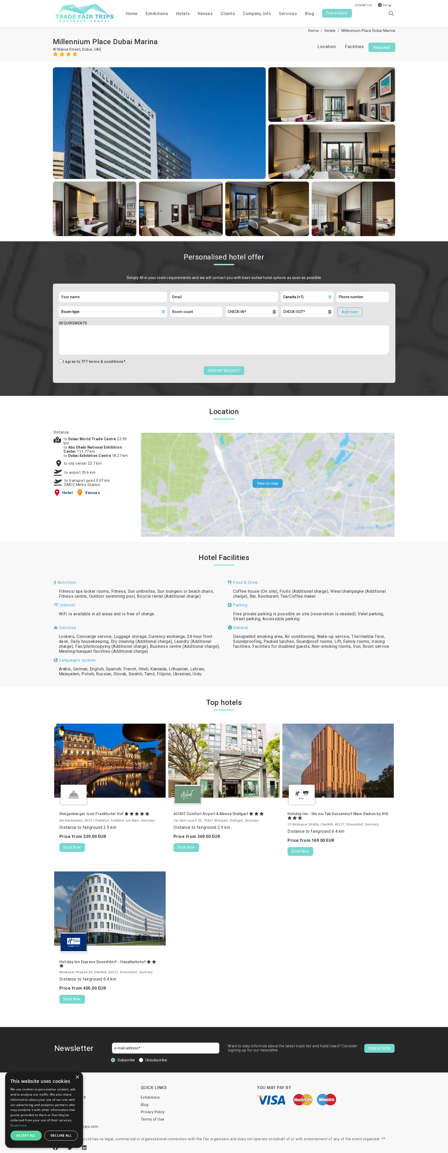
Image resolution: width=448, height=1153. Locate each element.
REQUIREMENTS (73, 323)
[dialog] (44, 1110)
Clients (228, 13)
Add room (350, 312)
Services (288, 13)
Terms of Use (152, 1119)
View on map (267, 483)
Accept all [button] (26, 1135)
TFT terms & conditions (102, 361)
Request (381, 47)
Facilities (354, 46)
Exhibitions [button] (156, 13)
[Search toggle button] (391, 13)
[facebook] (56, 1148)
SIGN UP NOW (379, 1048)
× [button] (77, 1077)
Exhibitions (150, 1097)
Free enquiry (337, 13)
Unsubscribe (156, 1060)
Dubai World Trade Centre (92, 439)
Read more (18, 1125)
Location (327, 46)
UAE (98, 49)
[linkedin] (84, 1148)
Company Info (257, 13)
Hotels (183, 13)
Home (132, 13)
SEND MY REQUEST (224, 371)
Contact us (363, 5)
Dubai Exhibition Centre (90, 456)
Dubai (87, 49)
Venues (205, 13)
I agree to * (94, 361)
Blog (309, 13)
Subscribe (126, 1060)
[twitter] (70, 1148)
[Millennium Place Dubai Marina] (159, 123)
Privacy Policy (153, 1112)
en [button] (385, 5)
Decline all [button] (61, 1135)
